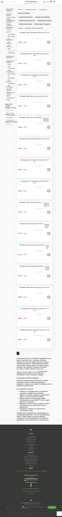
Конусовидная (10, 117)
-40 (8, 124)
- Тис (8, 76)
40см (12, 113)
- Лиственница (10, 52)
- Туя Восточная (9, 80)
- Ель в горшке (10, 34)
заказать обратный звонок (31, 3)
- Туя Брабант (10, 78)
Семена (31, 465)
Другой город (32, 476)
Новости (31, 443)
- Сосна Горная (10, 68)
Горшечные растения (9, 89)
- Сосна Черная (10, 74)
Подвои (8, 100)
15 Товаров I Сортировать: (24, 28)
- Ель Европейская (9, 39)
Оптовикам (31, 448)
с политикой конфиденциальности (37, 508)
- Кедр (8, 48)
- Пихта (8, 64)
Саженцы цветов (10, 17)
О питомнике (31, 436)
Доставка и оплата (31, 438)
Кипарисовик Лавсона (26, 17)
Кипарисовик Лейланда (42, 17)
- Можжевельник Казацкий (10, 61)
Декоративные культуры (10, 28)
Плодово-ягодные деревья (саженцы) (10, 21)
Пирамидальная (10, 120)
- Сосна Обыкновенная (10, 71)
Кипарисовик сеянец (25, 24)
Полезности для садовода (10, 93)
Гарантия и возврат (31, 439)
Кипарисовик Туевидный (42, 24)
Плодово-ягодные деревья (31, 456)
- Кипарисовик (10, 50)
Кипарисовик (43, 9)
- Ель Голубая (10, 36)
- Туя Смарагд (10, 83)
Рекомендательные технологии (31, 491)
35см (8, 113)
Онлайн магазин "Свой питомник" (27, 371)
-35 (11, 124)
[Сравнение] (49, 2)
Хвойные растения (8, 31)
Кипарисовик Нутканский (27, 20)
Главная (20, 9)
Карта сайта (31, 493)
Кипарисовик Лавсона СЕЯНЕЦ (47, 119)
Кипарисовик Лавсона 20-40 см (48, 204)
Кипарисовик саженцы (45, 20)
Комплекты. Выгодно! (9, 14)
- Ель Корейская (9, 42)
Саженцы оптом (10, 97)
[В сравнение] (48, 42)
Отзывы (31, 446)
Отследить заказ (31, 441)
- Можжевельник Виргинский (10, 56)
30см (11, 110)
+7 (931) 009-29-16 (31, 1)
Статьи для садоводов (31, 444)
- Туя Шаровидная (9, 86)
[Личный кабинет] (47, 2)
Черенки (8, 95)
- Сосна (8, 66)
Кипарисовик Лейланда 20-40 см (49, 227)
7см (8, 110)
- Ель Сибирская (9, 46)
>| (34, 353)
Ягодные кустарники (9, 24)
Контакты (31, 450)
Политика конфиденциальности (31, 488)
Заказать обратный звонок (31, 480)
